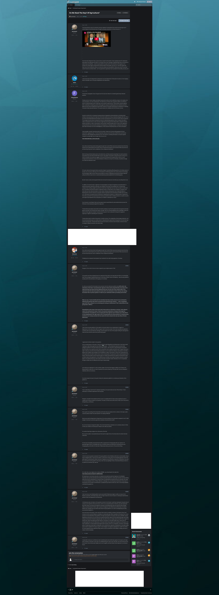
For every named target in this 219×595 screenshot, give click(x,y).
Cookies (80, 592)
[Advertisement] (102, 237)
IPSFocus (126, 592)
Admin (74, 82)
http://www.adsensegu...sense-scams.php (90, 138)
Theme (122, 592)
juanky (138, 542)
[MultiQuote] (83, 72)
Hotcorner (74, 254)
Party (138, 555)
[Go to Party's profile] (134, 556)
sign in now (94, 554)
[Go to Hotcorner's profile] (74, 249)
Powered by (146, 592)
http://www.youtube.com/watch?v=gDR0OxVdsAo (92, 473)
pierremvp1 (73, 16)
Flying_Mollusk (74, 97)
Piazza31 (138, 534)
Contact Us (76, 592)
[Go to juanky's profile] (134, 543)
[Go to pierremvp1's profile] (70, 16)
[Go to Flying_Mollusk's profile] (74, 93)
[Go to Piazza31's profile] (134, 536)
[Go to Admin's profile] (74, 78)
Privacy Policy (70, 592)
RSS (84, 592)
